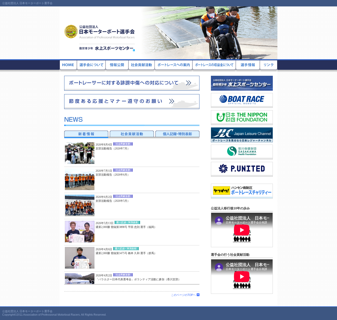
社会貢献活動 (142, 65)
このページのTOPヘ (183, 295)
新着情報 (86, 134)
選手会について (91, 65)
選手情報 (248, 65)
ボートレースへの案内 (174, 65)
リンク (268, 65)
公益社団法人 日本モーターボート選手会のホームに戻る (68, 65)
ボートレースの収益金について (214, 65)
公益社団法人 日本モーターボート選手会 (99, 32)
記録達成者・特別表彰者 (177, 134)
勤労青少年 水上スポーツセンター (107, 47)
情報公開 (117, 65)
